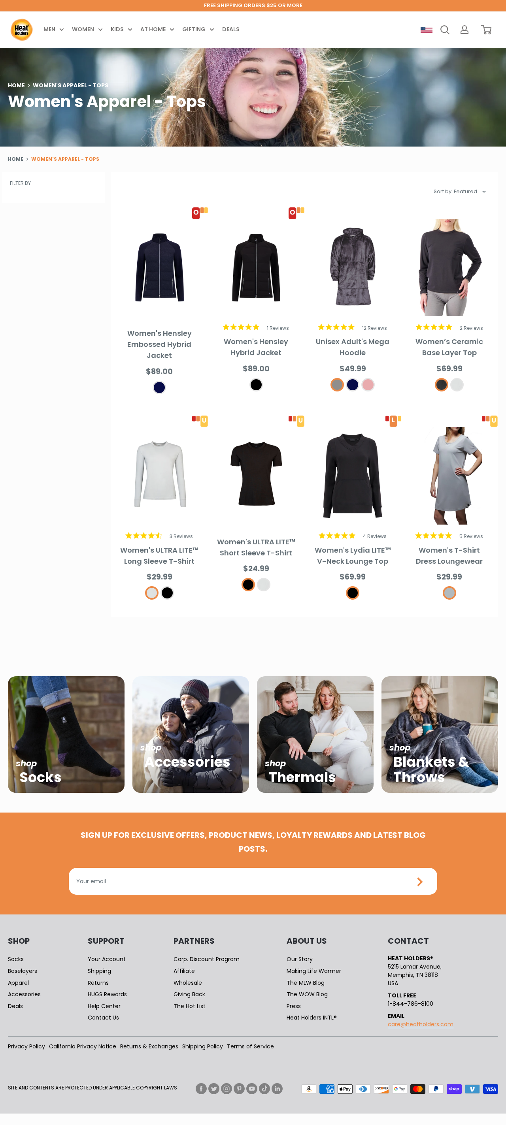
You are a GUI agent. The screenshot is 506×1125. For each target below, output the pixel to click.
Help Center (104, 1006)
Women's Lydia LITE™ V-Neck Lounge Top (353, 555)
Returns (98, 983)
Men (49, 29)
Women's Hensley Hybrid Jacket (256, 347)
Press (294, 1006)
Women (83, 29)
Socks (16, 959)
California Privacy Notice (82, 1046)
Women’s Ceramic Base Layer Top (449, 347)
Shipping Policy (202, 1046)
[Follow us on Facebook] (201, 1088)
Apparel (18, 983)
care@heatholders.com (420, 1024)
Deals (231, 29)
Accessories (24, 994)
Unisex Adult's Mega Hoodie (352, 347)
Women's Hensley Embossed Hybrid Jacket (159, 344)
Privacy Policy (26, 1046)
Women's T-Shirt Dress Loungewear (449, 555)
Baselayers (22, 971)
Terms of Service (250, 1046)
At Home (153, 29)
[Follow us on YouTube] (251, 1088)
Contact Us (103, 1018)
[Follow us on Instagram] (226, 1088)
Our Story (300, 959)
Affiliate (184, 971)
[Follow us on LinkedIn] (277, 1088)
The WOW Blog (307, 994)
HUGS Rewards (107, 994)
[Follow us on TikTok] (264, 1088)
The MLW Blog (306, 983)
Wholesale (188, 983)
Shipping (99, 971)
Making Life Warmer (314, 971)
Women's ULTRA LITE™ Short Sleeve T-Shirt (256, 547)
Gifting (194, 29)
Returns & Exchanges (149, 1046)
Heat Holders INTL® (312, 1018)
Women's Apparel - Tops (65, 159)
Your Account (107, 959)
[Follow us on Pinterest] (239, 1088)
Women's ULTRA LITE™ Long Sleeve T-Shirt (159, 555)
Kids (117, 29)
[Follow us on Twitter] (213, 1088)
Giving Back (189, 994)
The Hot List (190, 1006)
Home (16, 85)
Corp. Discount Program (207, 959)
